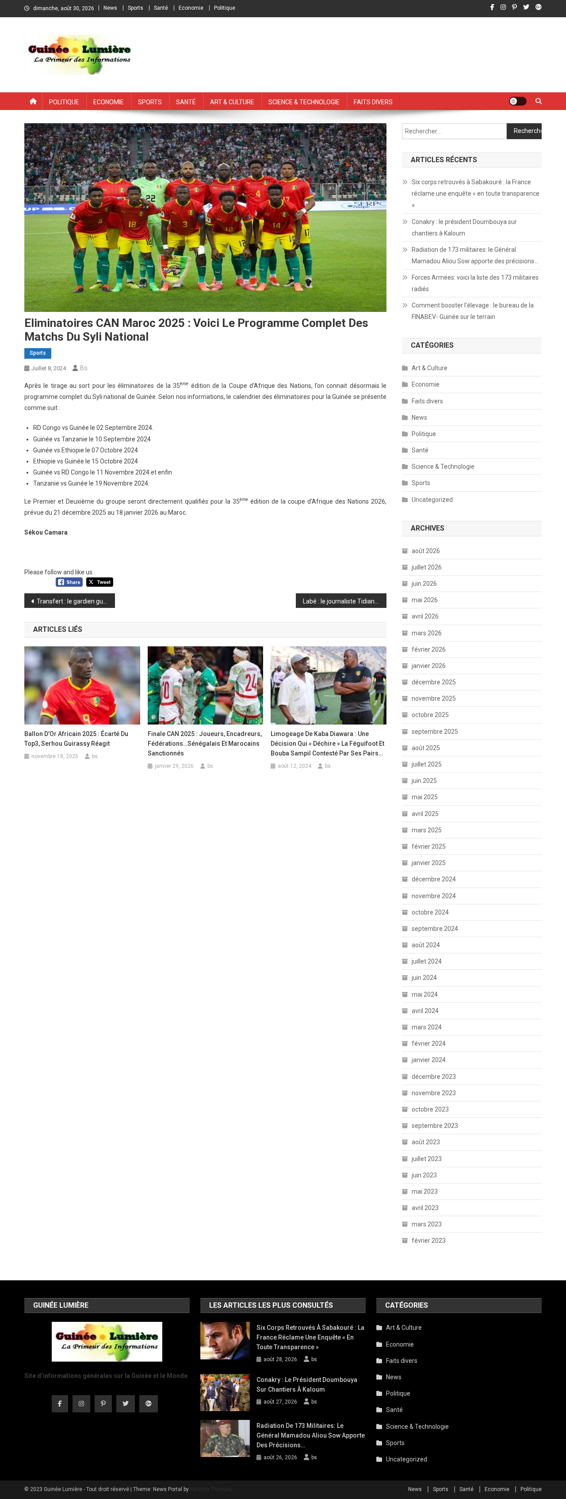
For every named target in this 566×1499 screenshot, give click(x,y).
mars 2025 (427, 830)
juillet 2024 (427, 961)
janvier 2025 (429, 862)
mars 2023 (427, 1224)
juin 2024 (424, 977)
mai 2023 (425, 1191)
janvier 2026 (429, 665)
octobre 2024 (430, 912)
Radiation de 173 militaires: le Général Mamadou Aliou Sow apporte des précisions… (475, 255)
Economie (191, 8)
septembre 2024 (435, 928)
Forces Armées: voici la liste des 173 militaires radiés (475, 283)
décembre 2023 (434, 1076)
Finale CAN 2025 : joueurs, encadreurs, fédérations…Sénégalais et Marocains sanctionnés (205, 743)
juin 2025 (424, 780)
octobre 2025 (430, 714)
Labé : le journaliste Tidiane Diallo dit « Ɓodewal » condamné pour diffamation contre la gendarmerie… (344, 601)
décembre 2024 (434, 879)
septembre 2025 (435, 731)
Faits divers (373, 101)
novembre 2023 (434, 1093)
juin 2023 (424, 1175)
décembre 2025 (434, 682)
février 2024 (429, 1043)
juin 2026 (424, 583)
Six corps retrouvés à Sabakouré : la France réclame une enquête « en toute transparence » (475, 193)
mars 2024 (427, 1027)
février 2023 (429, 1240)
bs (84, 368)
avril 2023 (425, 1207)
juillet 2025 (427, 764)
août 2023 (426, 1142)
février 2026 (429, 649)
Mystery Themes (210, 1489)
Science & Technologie (304, 101)
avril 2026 (425, 616)
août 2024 (426, 945)
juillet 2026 (427, 567)
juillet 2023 (427, 1158)
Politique (224, 8)
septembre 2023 (435, 1125)
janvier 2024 (429, 1059)
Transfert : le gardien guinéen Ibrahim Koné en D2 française (76, 601)
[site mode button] (518, 101)
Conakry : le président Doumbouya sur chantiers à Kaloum (464, 227)
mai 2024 (425, 994)
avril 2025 (425, 813)
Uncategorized (432, 499)
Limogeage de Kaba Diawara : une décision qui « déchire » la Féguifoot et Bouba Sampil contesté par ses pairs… (327, 743)
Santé (161, 8)
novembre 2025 (434, 698)
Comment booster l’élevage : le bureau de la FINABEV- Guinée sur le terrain (473, 311)
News (110, 8)
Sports (135, 8)
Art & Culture (232, 101)
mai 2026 (425, 599)
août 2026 (426, 550)
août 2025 (426, 747)
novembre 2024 (434, 895)
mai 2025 (425, 797)
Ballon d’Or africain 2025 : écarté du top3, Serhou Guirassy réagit (76, 738)
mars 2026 (427, 633)
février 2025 (429, 846)
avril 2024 (425, 1010)
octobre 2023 (430, 1109)
